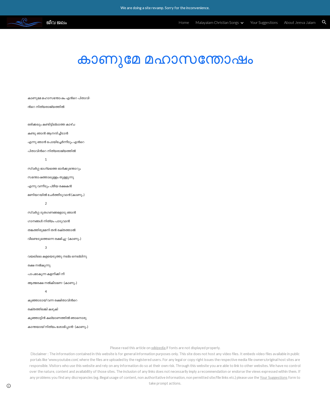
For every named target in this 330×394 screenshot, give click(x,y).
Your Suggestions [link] (264, 22)
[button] (324, 22)
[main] (165, 58)
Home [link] (184, 22)
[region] (165, 7)
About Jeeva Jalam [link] (300, 22)
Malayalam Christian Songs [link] (217, 22)
